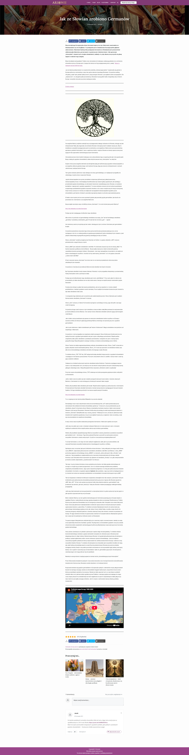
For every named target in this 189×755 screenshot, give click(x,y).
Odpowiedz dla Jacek (114, 731)
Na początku (109, 694)
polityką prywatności (106, 753)
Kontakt (113, 2)
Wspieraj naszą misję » (128, 2)
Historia (100, 24)
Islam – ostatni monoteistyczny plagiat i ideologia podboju (94, 681)
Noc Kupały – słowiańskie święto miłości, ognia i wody (73, 675)
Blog (98, 2)
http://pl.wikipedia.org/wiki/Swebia (75, 394)
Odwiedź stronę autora (71, 647)
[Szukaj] (117, 2)
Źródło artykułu (69, 86)
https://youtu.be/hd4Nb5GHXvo (98, 722)
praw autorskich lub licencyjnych (88, 649)
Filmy (94, 2)
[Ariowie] (59, 2)
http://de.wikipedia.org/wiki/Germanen (76, 208)
